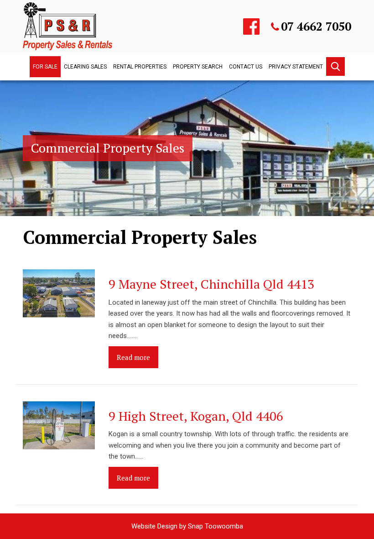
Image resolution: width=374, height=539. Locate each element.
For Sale (45, 66)
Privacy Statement (296, 66)
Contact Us (245, 66)
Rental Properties (139, 66)
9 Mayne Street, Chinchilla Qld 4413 (211, 283)
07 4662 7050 (316, 26)
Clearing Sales (85, 66)
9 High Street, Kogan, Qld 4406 (196, 415)
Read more (133, 357)
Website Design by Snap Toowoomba (187, 526)
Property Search (198, 66)
